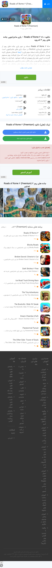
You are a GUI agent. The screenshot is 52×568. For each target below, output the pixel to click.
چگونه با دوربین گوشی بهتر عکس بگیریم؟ (43, 536)
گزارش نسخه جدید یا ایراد (14, 115)
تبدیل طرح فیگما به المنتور (21, 418)
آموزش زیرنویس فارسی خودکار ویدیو (43, 374)
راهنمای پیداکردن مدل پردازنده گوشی (9, 416)
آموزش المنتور (26, 172)
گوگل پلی (19, 109)
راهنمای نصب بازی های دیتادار (10, 402)
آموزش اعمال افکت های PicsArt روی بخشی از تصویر (43, 481)
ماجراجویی (5, 97)
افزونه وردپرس (21, 395)
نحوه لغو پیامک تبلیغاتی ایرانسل (43, 388)
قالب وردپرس (21, 389)
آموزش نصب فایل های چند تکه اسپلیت (9, 387)
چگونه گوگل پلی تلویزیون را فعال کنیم (43, 417)
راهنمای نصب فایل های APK (10, 371)
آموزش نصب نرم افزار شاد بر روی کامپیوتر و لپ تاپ (43, 457)
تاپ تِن (10, 438)
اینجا (19, 52)
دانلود (26, 77)
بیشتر (3, 227)
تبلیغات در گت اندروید (21, 430)
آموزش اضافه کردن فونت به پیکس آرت (43, 435)
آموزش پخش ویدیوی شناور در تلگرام (43, 519)
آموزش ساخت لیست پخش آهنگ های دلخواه (43, 503)
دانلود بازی (13, 97)
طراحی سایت (21, 408)
